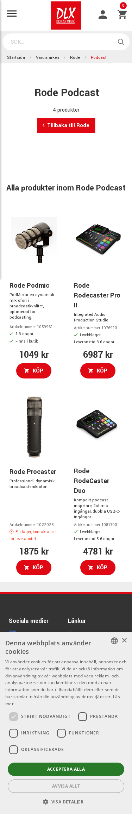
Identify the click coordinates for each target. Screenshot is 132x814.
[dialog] (66, 723)
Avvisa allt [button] (66, 786)
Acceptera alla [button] (66, 769)
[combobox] (114, 640)
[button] (66, 801)
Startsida (16, 57)
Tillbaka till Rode (68, 125)
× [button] (124, 640)
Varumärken (47, 57)
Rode (75, 57)
